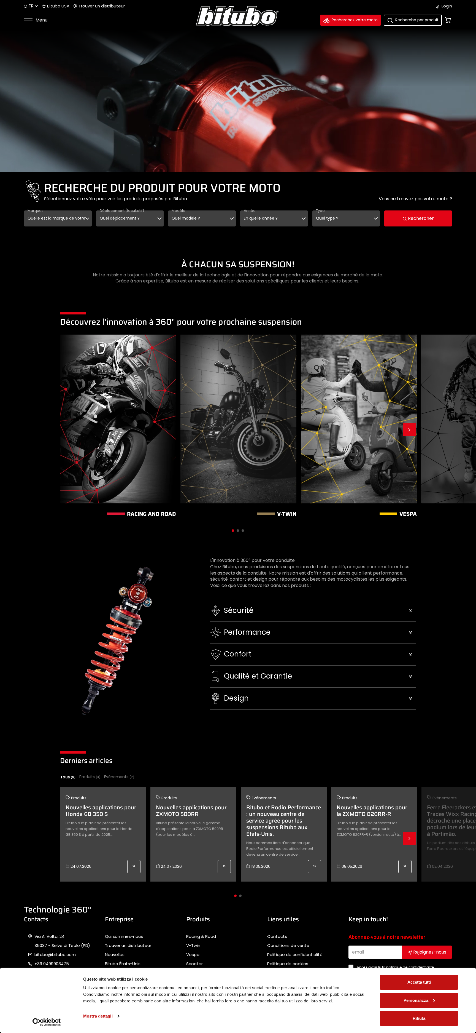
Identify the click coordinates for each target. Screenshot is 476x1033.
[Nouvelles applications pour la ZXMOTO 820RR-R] (405, 866)
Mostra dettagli (98, 1016)
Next (409, 429)
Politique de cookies (287, 963)
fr (31, 6)
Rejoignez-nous (429, 952)
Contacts (277, 936)
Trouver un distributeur (101, 6)
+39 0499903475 (51, 963)
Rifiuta (419, 1018)
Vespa (192, 954)
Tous (67, 777)
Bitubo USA (57, 6)
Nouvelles (115, 954)
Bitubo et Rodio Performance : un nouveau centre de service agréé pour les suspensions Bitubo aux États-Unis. (283, 820)
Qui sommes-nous (124, 936)
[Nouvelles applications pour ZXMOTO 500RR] (224, 866)
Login (446, 6)
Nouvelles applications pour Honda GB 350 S (101, 810)
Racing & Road (201, 936)
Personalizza (416, 1000)
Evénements (119, 777)
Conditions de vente (288, 945)
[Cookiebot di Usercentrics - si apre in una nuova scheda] (47, 1022)
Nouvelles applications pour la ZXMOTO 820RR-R (372, 810)
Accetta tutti (419, 982)
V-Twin (193, 945)
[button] (313, 610)
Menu (40, 20)
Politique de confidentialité (295, 954)
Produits (89, 777)
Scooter (194, 963)
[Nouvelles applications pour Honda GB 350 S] (133, 866)
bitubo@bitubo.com (55, 954)
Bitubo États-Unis (122, 963)
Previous (66, 429)
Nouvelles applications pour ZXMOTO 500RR (191, 810)
